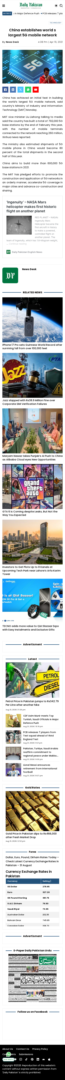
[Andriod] (43, 1059)
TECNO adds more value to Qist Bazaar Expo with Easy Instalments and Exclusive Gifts (30, 627)
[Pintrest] (32, 1059)
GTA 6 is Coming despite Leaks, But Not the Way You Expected (29, 513)
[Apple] (49, 1059)
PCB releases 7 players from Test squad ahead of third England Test (39, 736)
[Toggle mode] (56, 6)
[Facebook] (5, 90)
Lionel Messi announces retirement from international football (40, 768)
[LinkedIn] (13, 90)
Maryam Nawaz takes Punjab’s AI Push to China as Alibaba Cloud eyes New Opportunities (32, 457)
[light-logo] (31, 5)
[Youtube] (15, 1059)
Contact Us (22, 1049)
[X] (21, 90)
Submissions (26, 1054)
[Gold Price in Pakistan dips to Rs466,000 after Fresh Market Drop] (32, 811)
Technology (55, 23)
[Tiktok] (26, 1059)
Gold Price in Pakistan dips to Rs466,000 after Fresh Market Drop (31, 835)
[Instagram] (20, 1059)
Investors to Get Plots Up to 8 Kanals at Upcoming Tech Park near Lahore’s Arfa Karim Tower (31, 570)
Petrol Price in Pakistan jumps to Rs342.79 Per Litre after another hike (32, 703)
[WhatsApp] (28, 90)
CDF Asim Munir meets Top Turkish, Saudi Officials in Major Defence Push (41, 719)
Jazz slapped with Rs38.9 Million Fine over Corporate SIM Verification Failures (28, 402)
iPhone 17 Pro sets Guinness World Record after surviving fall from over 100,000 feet (32, 346)
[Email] (36, 90)
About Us (7, 1049)
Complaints (9, 1054)
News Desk (12, 42)
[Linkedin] (38, 1059)
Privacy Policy (40, 1049)
